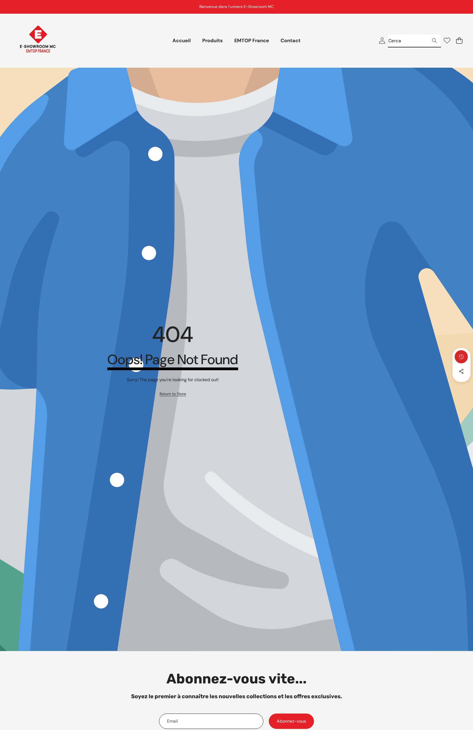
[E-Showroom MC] (37, 40)
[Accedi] (382, 41)
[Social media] (461, 371)
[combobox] (414, 41)
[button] (455, 6)
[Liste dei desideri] (447, 41)
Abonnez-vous (291, 721)
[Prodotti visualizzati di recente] (461, 356)
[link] (173, 394)
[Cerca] (434, 41)
